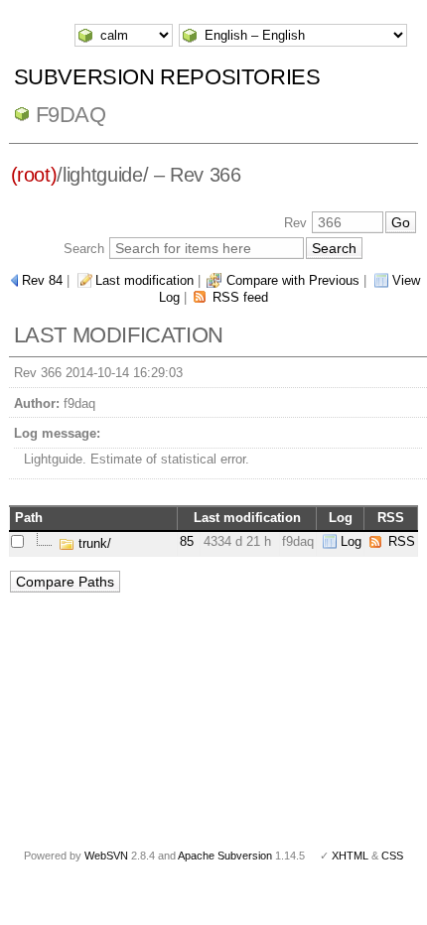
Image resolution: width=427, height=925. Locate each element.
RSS (401, 541)
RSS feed (240, 297)
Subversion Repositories (167, 77)
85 (187, 541)
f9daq (71, 114)
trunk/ (92, 543)
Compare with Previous (292, 280)
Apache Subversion (225, 855)
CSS (392, 855)
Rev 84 (42, 280)
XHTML (350, 855)
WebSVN (106, 855)
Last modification (144, 280)
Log (351, 541)
